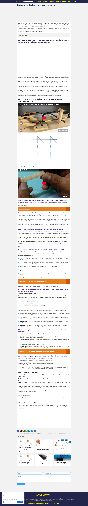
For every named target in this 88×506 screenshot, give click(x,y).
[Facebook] (18, 431)
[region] (13, 498)
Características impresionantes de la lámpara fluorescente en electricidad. (59, 433)
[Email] (35, 431)
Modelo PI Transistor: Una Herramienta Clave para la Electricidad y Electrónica (29, 433)
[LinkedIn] (29, 431)
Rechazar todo (13, 501)
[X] (21, 431)
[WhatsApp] (26, 431)
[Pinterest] (23, 431)
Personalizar (6, 501)
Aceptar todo (20, 501)
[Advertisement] (44, 14)
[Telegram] (32, 431)
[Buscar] (32, 1)
